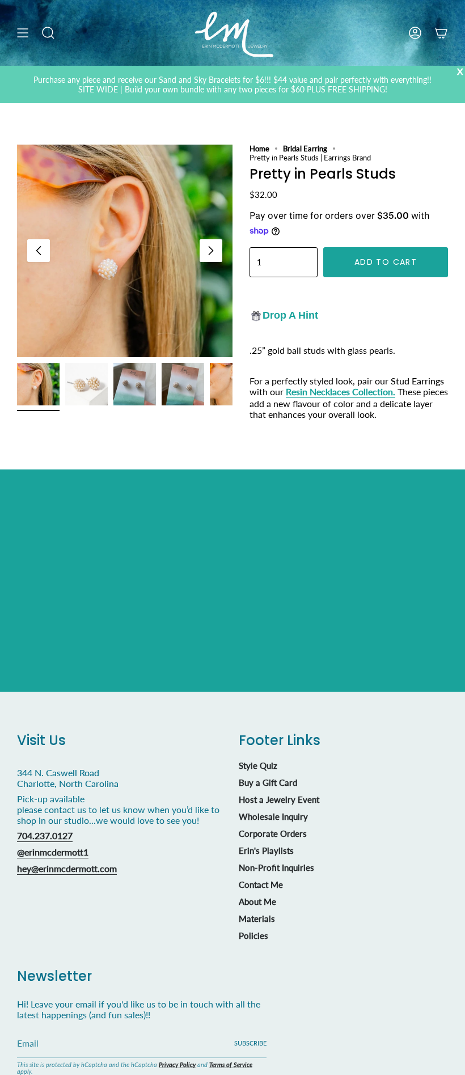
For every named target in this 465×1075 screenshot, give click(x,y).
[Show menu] (22, 33)
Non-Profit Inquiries (276, 867)
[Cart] (441, 33)
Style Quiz (258, 765)
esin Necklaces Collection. (343, 391)
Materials (257, 918)
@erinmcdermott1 (52, 852)
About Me (257, 901)
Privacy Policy (177, 1064)
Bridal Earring (305, 148)
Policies (253, 935)
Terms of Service (230, 1064)
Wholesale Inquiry (273, 816)
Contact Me (261, 884)
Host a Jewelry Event (279, 799)
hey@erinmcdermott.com (67, 868)
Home (259, 148)
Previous (38, 250)
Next (211, 250)
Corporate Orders (273, 833)
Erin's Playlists (266, 850)
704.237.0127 (45, 835)
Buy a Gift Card (268, 782)
